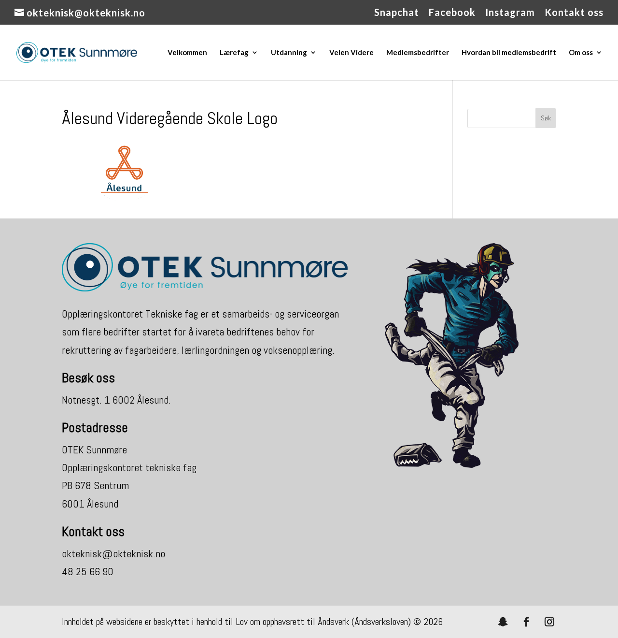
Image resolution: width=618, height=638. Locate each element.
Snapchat (396, 12)
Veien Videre (351, 53)
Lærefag (234, 53)
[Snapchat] (503, 621)
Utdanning (289, 53)
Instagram (510, 12)
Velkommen (187, 53)
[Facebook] (526, 621)
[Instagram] (549, 621)
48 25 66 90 (87, 571)
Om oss (581, 53)
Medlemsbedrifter (417, 53)
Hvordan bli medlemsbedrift (509, 53)
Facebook (452, 12)
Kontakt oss (574, 12)
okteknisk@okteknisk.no (113, 553)
